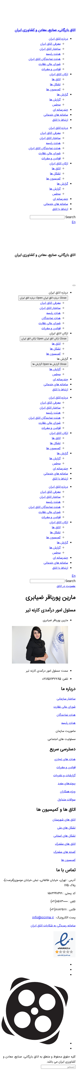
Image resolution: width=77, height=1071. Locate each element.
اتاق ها (56, 79)
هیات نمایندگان (66, 715)
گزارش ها (62, 94)
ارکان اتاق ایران (59, 74)
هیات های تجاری (65, 759)
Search (70, 217)
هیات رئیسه (68, 723)
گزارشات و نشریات (64, 775)
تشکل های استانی (64, 836)
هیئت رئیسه (53, 54)
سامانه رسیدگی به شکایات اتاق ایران (53, 925)
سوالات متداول (67, 799)
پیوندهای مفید (67, 783)
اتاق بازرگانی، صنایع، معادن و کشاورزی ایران (45, 30)
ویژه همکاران (68, 791)
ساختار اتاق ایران (50, 49)
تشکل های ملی (66, 827)
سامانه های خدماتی (56, 115)
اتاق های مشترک (65, 844)
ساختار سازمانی (66, 698)
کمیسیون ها (53, 89)
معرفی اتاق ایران (50, 44)
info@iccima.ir (43, 917)
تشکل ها (55, 84)
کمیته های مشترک (64, 852)
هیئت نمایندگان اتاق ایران (45, 59)
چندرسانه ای (60, 109)
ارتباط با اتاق (60, 120)
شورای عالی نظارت (49, 64)
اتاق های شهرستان (64, 819)
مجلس (56, 104)
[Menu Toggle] (74, 285)
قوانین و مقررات (51, 69)
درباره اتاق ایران (58, 38)
